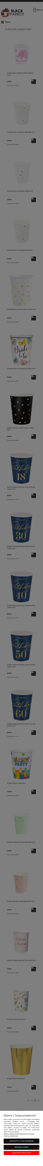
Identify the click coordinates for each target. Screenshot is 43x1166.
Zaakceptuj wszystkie (21, 1153)
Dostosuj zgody (21, 1147)
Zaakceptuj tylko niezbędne (21, 1141)
